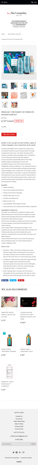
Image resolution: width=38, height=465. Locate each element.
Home (3, 34)
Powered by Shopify (26, 457)
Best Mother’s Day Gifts (14, 34)
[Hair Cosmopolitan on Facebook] (17, 452)
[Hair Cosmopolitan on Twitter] (13, 452)
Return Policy (19, 424)
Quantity (3, 126)
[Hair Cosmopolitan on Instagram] (23, 452)
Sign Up (33, 444)
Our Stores (19, 419)
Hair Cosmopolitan (14, 457)
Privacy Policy (19, 426)
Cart (35, 2)
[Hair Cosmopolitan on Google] (20, 452)
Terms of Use (19, 429)
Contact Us (19, 416)
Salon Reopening (19, 421)
